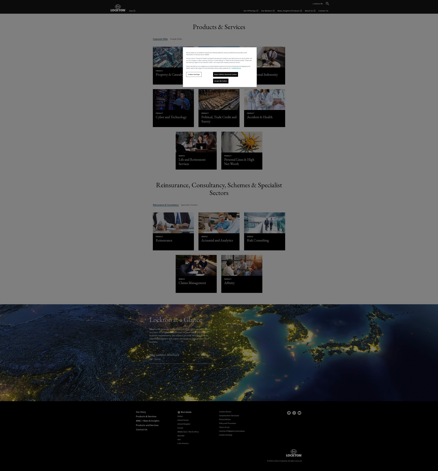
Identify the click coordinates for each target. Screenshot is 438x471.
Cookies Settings (194, 74)
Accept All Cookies (220, 81)
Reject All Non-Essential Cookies (225, 74)
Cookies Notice (236, 68)
